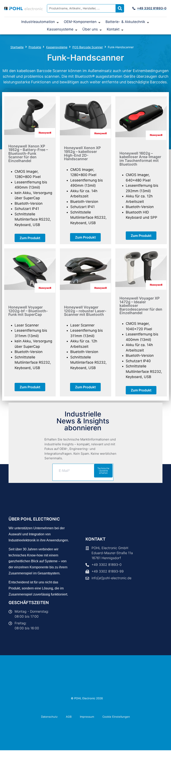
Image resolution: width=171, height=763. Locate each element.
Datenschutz (49, 716)
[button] (40, 22)
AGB (69, 716)
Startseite (17, 47)
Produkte (35, 47)
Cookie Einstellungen (116, 716)
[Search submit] (120, 8)
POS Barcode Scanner (87, 47)
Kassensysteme (56, 47)
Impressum (87, 716)
